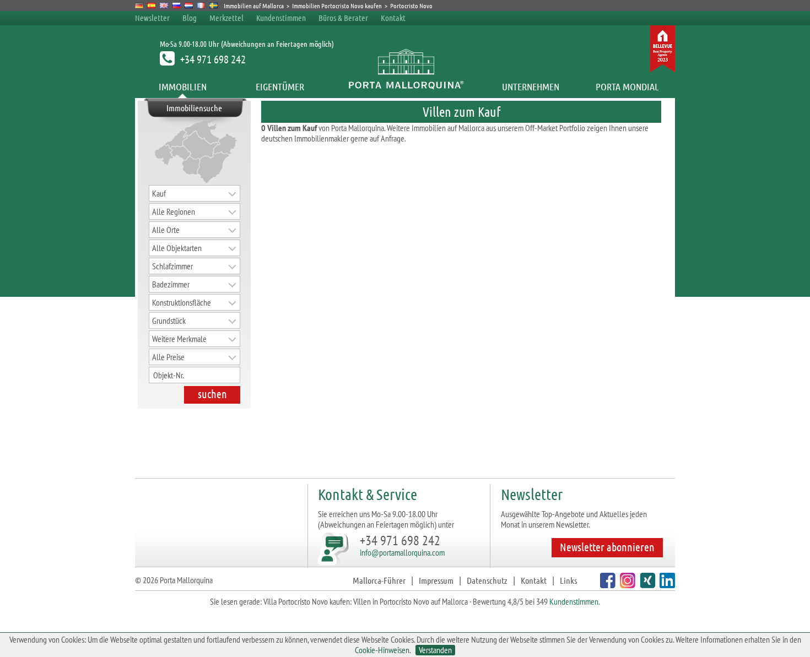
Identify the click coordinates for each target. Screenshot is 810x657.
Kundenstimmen (281, 18)
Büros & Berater (343, 18)
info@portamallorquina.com (402, 552)
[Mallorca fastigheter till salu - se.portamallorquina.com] (213, 5)
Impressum (436, 580)
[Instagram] (626, 584)
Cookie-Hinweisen (382, 649)
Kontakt (393, 18)
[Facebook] (606, 584)
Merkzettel (226, 18)
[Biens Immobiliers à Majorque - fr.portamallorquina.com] (201, 5)
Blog (189, 18)
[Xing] (646, 584)
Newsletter (152, 18)
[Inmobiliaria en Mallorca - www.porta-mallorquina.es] (152, 5)
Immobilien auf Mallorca (254, 5)
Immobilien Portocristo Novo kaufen (337, 5)
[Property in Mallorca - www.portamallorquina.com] (164, 5)
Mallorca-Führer (379, 580)
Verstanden (435, 650)
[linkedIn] (666, 584)
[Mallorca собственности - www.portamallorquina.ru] (176, 5)
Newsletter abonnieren (607, 546)
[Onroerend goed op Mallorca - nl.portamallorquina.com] (189, 5)
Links (568, 580)
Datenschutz (487, 580)
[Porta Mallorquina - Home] (405, 86)
